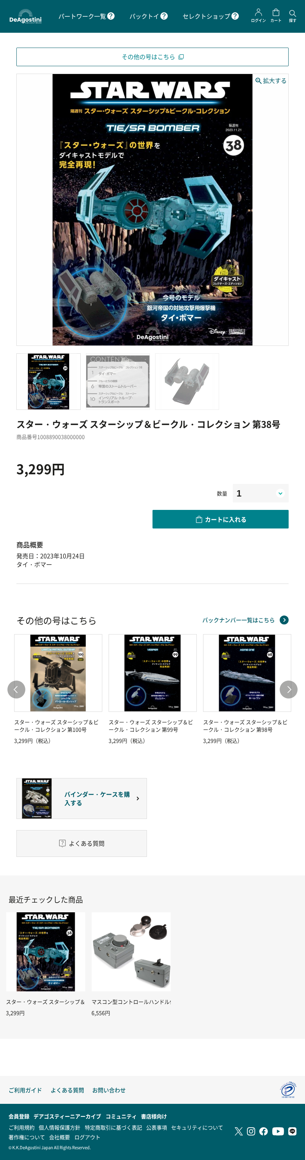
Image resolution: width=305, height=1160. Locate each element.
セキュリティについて (197, 1127)
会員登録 (19, 1116)
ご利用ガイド (25, 1090)
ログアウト (87, 1137)
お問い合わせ (109, 1090)
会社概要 (59, 1137)
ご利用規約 (22, 1127)
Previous (16, 689)
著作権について (27, 1137)
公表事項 (156, 1127)
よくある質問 (67, 1090)
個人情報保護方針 (59, 1127)
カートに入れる (226, 519)
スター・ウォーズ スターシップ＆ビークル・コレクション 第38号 (83, 1001)
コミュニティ (121, 1116)
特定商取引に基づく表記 (113, 1127)
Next (288, 689)
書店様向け (154, 1116)
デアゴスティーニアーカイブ (67, 1116)
